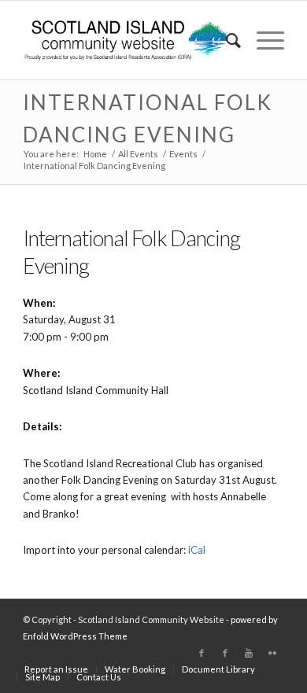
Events (183, 154)
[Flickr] (272, 653)
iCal (196, 550)
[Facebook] (201, 653)
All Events (138, 154)
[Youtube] (249, 653)
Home (95, 154)
